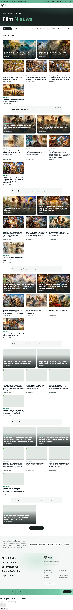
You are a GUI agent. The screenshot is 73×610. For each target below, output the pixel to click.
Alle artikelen (47, 570)
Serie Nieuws (61, 28)
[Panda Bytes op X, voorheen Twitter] (68, 1)
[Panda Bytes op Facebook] (66, 1)
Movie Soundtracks (28, 28)
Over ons (47, 1)
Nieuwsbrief (60, 1)
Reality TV (52, 28)
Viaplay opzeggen (63, 570)
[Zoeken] (66, 5)
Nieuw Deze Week (41, 28)
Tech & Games (8, 562)
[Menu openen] (70, 5)
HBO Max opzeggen (63, 575)
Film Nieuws (7, 28)
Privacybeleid (14, 591)
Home (4, 13)
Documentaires (9, 566)
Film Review (17, 28)
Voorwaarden (29, 591)
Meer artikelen (35, 528)
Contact (53, 1)
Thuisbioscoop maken (64, 577)
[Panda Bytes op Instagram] (70, 1)
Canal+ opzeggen (63, 572)
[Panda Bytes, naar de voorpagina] (4, 5)
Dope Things (8, 575)
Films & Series (11, 13)
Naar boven (67, 591)
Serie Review (59, 544)
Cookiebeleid (21, 591)
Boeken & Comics (10, 571)
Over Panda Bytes (48, 572)
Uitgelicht (66, 544)
